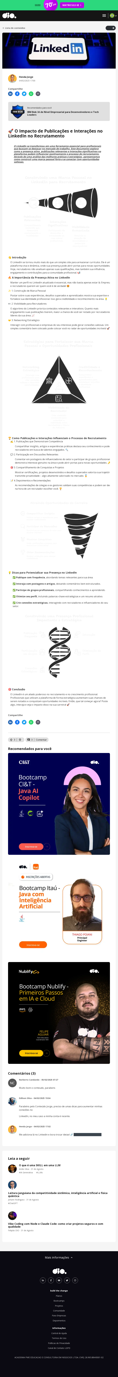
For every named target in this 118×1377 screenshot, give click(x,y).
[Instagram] (75, 1280)
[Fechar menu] (104, 16)
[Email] (38, 93)
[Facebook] (17, 93)
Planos (59, 1295)
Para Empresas (59, 1315)
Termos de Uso (59, 1338)
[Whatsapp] (31, 93)
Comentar (41, 739)
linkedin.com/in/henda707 (87, 1134)
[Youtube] (59, 1280)
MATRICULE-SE (70, 5)
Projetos (59, 1305)
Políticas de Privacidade (59, 1343)
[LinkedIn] (10, 93)
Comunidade (59, 1310)
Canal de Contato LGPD (59, 1348)
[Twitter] (24, 93)
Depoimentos (59, 1320)
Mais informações (57, 1257)
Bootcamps (59, 1300)
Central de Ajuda (59, 1333)
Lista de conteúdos (15, 28)
